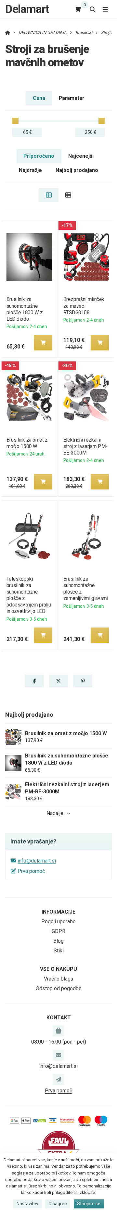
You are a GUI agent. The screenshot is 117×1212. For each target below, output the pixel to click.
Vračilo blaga (58, 979)
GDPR (58, 931)
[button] (43, 342)
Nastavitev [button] (27, 1203)
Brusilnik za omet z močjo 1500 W (26, 443)
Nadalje (54, 813)
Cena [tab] (39, 98)
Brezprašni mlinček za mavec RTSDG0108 (83, 305)
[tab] (48, 195)
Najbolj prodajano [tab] (77, 170)
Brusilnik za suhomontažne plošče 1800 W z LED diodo (24, 309)
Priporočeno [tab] (38, 156)
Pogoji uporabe (58, 921)
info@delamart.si (37, 861)
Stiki (59, 951)
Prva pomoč (31, 871)
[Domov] (7, 32)
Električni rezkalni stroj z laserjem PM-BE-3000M (85, 446)
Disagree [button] (58, 1203)
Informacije (58, 912)
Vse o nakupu (58, 969)
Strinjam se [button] (88, 1203)
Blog (58, 941)
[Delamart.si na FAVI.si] (58, 1147)
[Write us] (58, 1079)
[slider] (15, 121)
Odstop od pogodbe (59, 988)
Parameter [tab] (71, 98)
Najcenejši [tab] (81, 156)
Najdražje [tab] (30, 170)
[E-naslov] (58, 1055)
